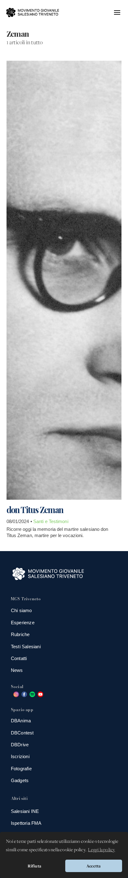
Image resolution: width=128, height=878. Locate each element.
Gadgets (20, 780)
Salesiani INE (25, 811)
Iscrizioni (20, 756)
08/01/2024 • (20, 521)
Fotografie (21, 768)
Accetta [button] (93, 866)
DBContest (22, 732)
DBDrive (20, 744)
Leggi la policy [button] (101, 849)
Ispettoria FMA (26, 823)
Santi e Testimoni (50, 521)
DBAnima (21, 720)
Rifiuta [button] (34, 866)
